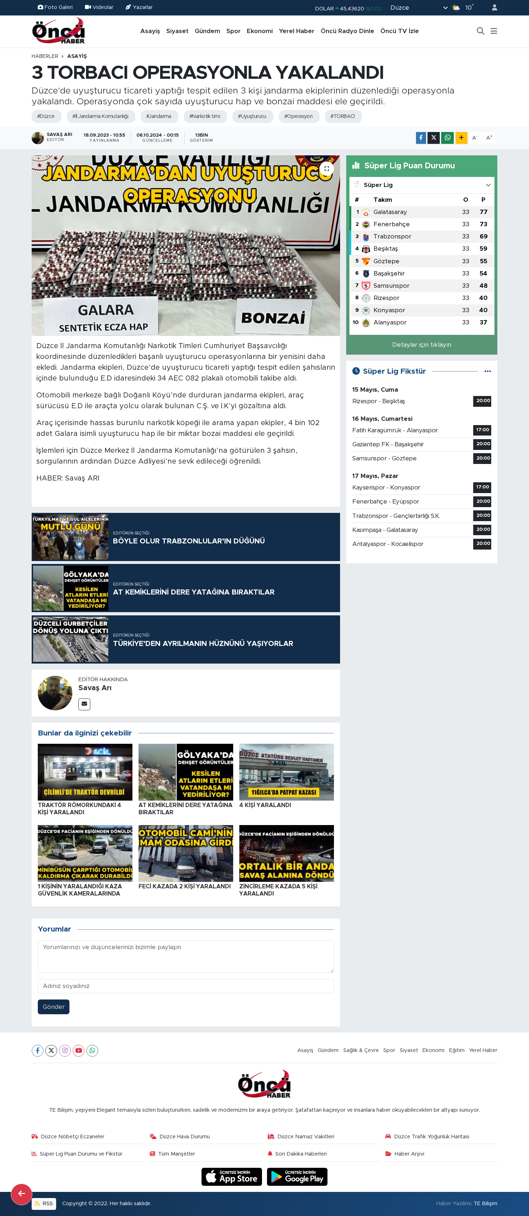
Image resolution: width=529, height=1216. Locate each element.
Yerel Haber (297, 31)
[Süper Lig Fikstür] (487, 371)
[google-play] (297, 1177)
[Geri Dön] (21, 1194)
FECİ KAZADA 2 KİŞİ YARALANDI (185, 886)
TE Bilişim (485, 1203)
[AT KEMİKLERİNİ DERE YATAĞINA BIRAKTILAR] (186, 772)
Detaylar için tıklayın (421, 345)
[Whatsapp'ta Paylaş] (447, 138)
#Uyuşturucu (252, 116)
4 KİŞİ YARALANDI (265, 805)
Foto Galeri (59, 7)
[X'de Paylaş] (434, 138)
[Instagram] (65, 1051)
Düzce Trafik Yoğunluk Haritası (431, 1136)
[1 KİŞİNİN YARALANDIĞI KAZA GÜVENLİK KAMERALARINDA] (85, 853)
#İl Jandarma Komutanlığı (100, 116)
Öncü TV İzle (399, 31)
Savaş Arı (95, 688)
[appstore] (233, 1177)
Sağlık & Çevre (361, 1050)
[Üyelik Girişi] (491, 7)
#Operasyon (298, 116)
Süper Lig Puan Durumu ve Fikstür (81, 1154)
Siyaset (177, 31)
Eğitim (457, 1050)
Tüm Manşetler (176, 1154)
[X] (51, 1051)
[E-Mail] (84, 704)
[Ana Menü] (493, 31)
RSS (47, 1203)
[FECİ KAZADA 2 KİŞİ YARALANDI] (186, 853)
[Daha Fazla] (461, 138)
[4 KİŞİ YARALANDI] (286, 772)
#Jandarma (158, 116)
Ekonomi (260, 31)
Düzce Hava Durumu (184, 1136)
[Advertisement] (421, 619)
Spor (233, 31)
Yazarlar (143, 7)
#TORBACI (342, 116)
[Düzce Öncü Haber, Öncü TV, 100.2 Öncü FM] (59, 31)
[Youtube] (79, 1051)
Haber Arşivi (409, 1154)
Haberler (45, 56)
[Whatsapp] (92, 1051)
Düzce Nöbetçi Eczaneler (72, 1136)
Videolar (102, 7)
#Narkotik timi (204, 116)
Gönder (54, 1007)
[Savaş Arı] (55, 692)
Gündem (207, 31)
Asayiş (150, 31)
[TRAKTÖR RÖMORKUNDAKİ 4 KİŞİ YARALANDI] (85, 772)
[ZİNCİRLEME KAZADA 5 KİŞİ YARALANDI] (286, 853)
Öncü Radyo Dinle (347, 31)
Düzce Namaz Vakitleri (305, 1136)
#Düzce (46, 116)
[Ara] (481, 31)
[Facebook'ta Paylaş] (421, 138)
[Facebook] (38, 1051)
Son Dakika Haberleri (301, 1154)
